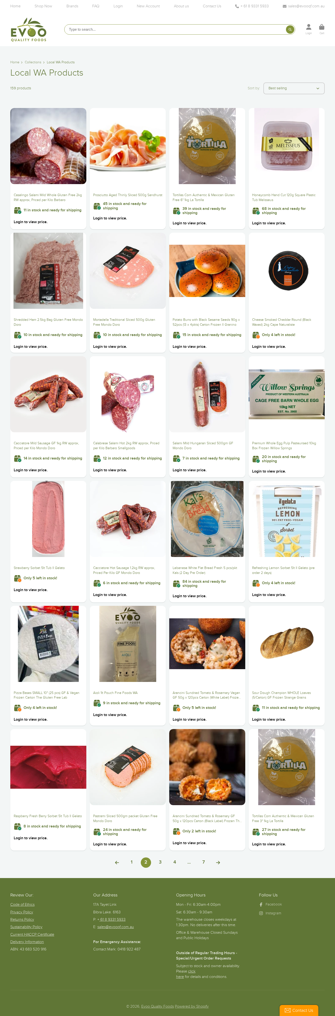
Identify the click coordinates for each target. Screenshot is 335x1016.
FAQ (95, 6)
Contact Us (212, 6)
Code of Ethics (22, 904)
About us (181, 6)
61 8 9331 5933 (112, 919)
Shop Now (43, 6)
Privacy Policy (21, 912)
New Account (148, 6)
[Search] (290, 29)
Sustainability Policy (26, 926)
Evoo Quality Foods (157, 1006)
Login (118, 6)
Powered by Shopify (192, 1006)
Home (15, 6)
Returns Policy (22, 919)
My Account (309, 29)
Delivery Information (27, 941)
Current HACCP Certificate (32, 934)
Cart (322, 29)
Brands (72, 6)
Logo (28, 29)
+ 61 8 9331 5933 (255, 6)
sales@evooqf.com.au (306, 6)
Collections (33, 62)
